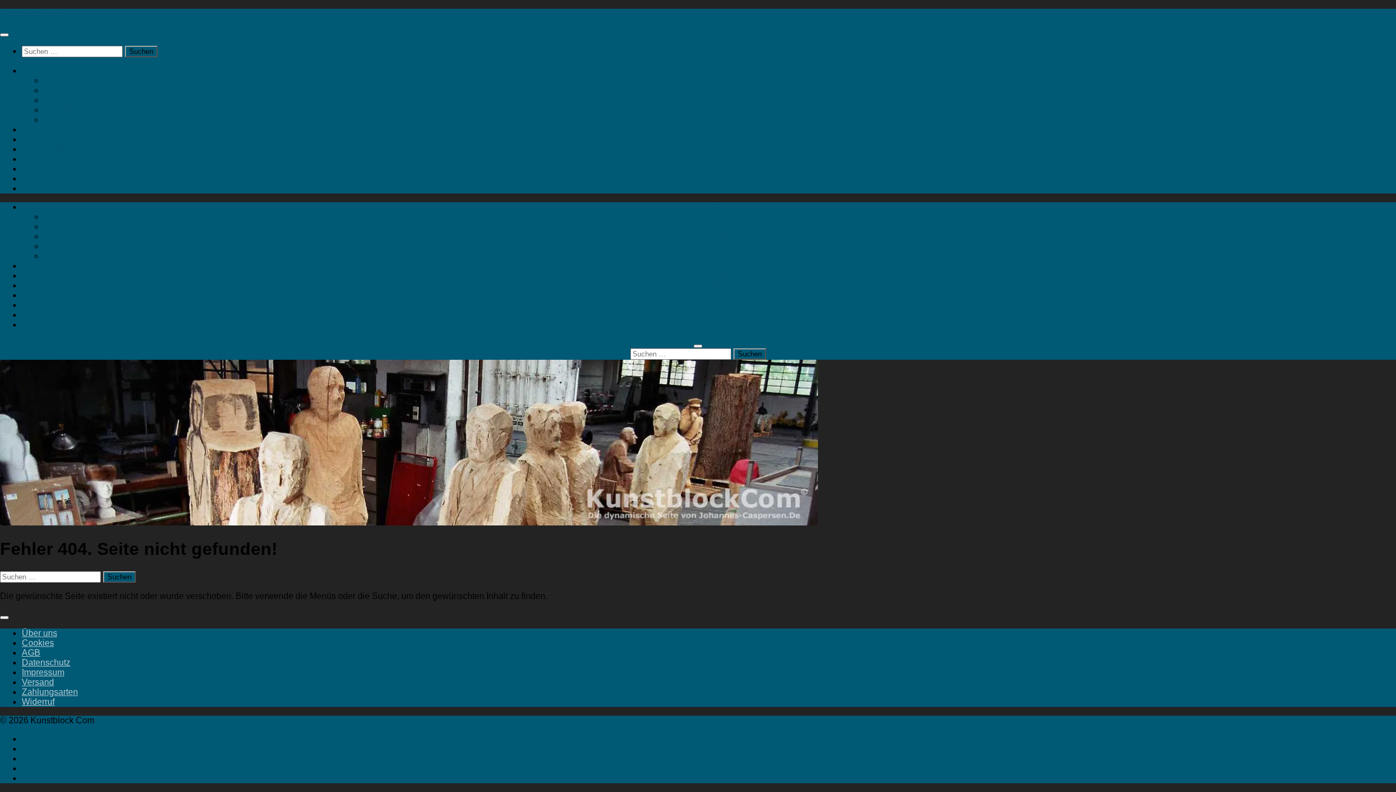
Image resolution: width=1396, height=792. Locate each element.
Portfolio (38, 178)
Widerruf (38, 701)
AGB (31, 652)
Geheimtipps (46, 168)
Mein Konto (66, 109)
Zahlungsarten (50, 692)
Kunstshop (42, 70)
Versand (38, 682)
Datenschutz (46, 662)
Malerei (58, 90)
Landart (36, 159)
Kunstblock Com (32, 13)
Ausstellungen (49, 139)
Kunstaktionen (49, 149)
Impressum (43, 672)
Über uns (39, 633)
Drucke (57, 100)
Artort (32, 129)
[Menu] (4, 35)
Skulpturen (65, 80)
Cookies (38, 643)
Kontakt (58, 119)
